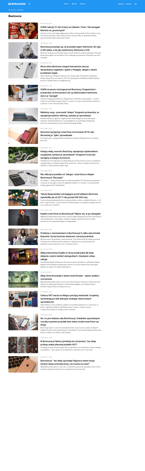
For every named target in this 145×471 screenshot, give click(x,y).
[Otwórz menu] (135, 4)
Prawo (66, 4)
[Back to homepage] (17, 4)
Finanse (82, 4)
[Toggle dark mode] (29, 4)
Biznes (74, 4)
